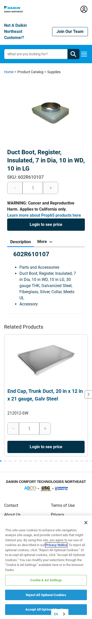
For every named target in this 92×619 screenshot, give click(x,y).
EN (56, 614)
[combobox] (59, 614)
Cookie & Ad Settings (46, 580)
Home (9, 72)
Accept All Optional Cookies (46, 609)
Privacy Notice (56, 545)
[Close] (85, 522)
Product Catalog (30, 72)
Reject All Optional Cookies (46, 595)
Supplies (54, 72)
